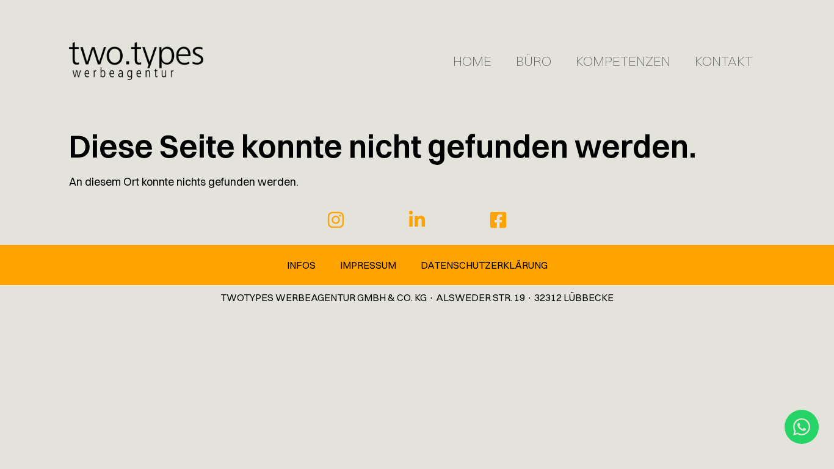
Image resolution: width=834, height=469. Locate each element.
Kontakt (724, 61)
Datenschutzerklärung (484, 265)
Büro (533, 61)
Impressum (368, 265)
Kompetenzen (623, 61)
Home (472, 61)
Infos (301, 265)
